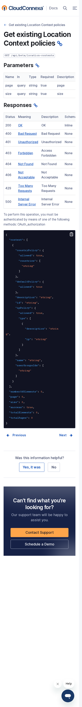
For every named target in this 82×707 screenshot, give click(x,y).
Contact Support (46, 533)
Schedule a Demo (46, 545)
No (54, 467)
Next (62, 435)
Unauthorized (28, 142)
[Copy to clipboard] (71, 235)
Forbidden (25, 153)
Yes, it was (32, 467)
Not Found (25, 164)
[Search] (65, 8)
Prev (16, 435)
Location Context (5, 25)
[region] (40, 85)
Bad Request (27, 134)
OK (20, 125)
